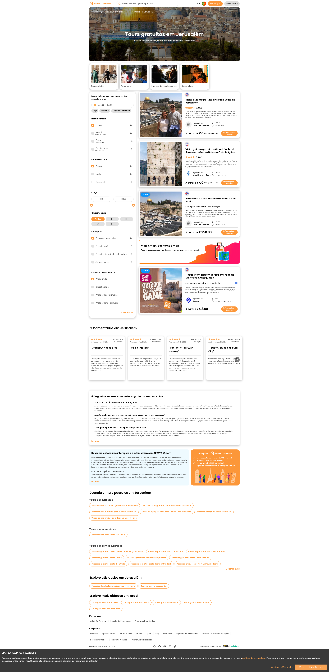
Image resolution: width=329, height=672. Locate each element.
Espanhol (114, 182)
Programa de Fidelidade (141, 640)
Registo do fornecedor (121, 621)
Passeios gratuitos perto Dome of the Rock (150, 564)
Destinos (94, 633)
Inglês (114, 174)
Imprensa (167, 633)
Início (95, 12)
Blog (157, 633)
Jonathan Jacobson (201, 125)
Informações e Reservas (229, 133)
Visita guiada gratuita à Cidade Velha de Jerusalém (210, 101)
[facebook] (159, 646)
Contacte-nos (125, 633)
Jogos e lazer (114, 262)
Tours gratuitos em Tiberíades (106, 608)
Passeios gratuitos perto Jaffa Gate (165, 551)
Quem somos (108, 633)
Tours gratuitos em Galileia (136, 602)
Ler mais (95, 441)
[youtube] (164, 646)
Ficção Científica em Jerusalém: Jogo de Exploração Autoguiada (209, 276)
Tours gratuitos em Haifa (167, 602)
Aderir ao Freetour (98, 621)
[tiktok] (175, 646)
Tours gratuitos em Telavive (105, 602)
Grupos (139, 633)
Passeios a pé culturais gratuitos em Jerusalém (114, 511)
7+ (98, 224)
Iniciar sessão (231, 3)
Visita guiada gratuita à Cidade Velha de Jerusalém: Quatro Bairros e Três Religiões (210, 151)
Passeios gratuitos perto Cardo (107, 557)
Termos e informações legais (215, 633)
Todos (98, 219)
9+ (112, 219)
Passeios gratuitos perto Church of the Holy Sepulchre (117, 551)
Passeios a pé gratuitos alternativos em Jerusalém (167, 505)
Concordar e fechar (311, 667)
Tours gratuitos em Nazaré (196, 602)
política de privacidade (254, 658)
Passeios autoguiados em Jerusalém (214, 511)
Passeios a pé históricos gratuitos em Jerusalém (115, 505)
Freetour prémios (119, 640)
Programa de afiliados (145, 621)
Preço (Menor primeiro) (107, 303)
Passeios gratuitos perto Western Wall (206, 551)
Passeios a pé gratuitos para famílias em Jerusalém (166, 511)
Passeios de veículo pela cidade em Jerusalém (113, 586)
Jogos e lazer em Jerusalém (154, 586)
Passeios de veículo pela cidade (114, 254)
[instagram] (154, 646)
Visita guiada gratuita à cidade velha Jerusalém (114, 518)
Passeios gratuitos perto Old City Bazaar (146, 557)
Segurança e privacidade (187, 633)
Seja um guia (215, 3)
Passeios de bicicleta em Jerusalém (108, 534)
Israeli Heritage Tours (202, 175)
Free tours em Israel (114, 12)
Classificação (102, 287)
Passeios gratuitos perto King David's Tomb (197, 564)
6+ (112, 224)
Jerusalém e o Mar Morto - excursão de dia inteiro (210, 200)
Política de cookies (98, 640)
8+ (126, 219)
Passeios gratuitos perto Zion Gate (108, 564)
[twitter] (169, 646)
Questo (196, 301)
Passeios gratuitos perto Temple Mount (190, 557)
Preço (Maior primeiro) (107, 295)
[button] (103, 76)
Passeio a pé (114, 246)
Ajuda (148, 633)
